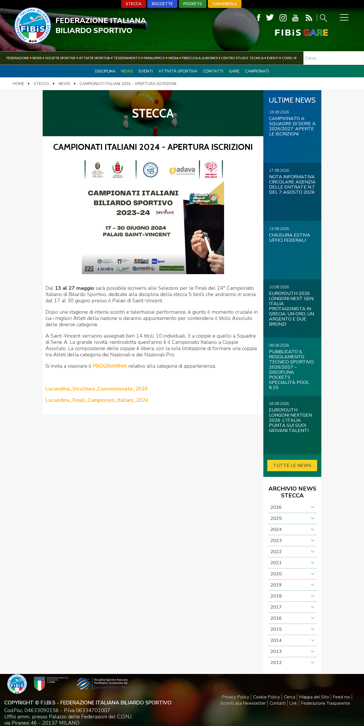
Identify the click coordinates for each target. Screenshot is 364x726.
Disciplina (105, 71)
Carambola (224, 4)
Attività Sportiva (94, 58)
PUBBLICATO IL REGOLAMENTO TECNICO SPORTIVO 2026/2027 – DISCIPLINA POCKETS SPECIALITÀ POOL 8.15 (291, 370)
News (37, 58)
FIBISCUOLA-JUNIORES (200, 58)
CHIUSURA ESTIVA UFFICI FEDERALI (289, 237)
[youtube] (295, 17)
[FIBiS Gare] (292, 33)
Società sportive (60, 58)
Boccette (162, 4)
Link (293, 703)
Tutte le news (292, 465)
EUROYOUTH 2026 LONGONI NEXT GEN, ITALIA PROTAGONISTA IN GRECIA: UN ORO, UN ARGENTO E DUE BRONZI (291, 308)
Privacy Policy (235, 697)
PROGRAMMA (109, 366)
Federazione (18, 58)
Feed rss (341, 697)
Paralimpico (154, 58)
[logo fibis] (32, 42)
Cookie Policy (266, 697)
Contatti (213, 71)
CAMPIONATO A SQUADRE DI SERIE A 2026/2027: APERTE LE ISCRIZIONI (292, 126)
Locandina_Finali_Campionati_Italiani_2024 (97, 400)
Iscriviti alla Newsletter (243, 703)
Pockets (192, 4)
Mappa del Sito (314, 697)
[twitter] (270, 17)
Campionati (257, 71)
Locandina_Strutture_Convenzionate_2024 (97, 388)
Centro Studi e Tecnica (242, 58)
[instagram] (283, 17)
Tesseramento (126, 58)
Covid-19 (289, 58)
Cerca (289, 697)
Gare (234, 71)
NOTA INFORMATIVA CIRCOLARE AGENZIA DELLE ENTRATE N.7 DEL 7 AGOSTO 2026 (292, 184)
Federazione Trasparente (325, 703)
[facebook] (258, 17)
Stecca (133, 4)
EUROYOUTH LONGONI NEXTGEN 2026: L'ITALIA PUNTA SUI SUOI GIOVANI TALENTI (290, 420)
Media (173, 58)
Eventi (272, 58)
